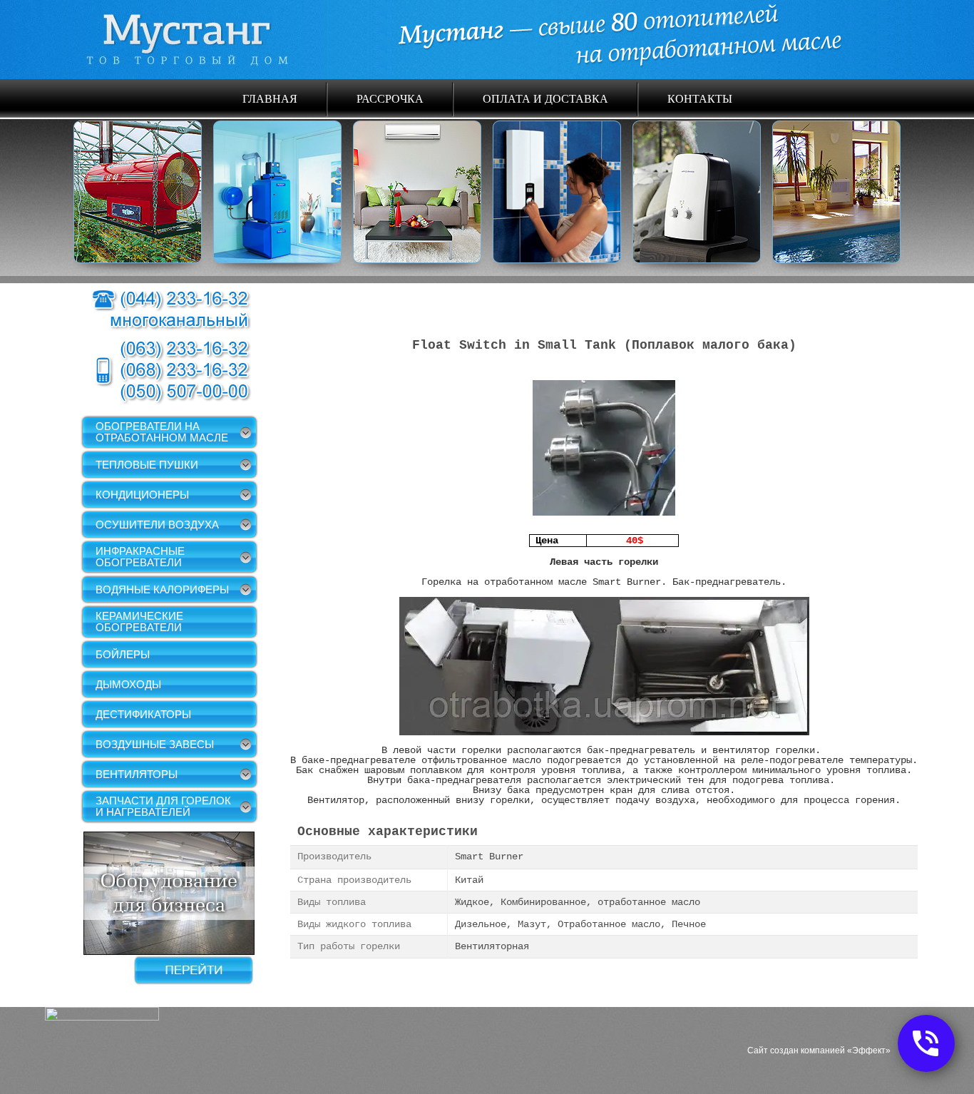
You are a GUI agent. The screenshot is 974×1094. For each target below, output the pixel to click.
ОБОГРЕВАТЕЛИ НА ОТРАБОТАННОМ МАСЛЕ (162, 432)
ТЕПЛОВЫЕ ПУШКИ (147, 465)
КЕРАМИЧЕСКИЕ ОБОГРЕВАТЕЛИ (139, 621)
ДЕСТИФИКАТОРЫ (143, 714)
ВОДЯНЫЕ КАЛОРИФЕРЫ (162, 589)
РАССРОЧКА (390, 98)
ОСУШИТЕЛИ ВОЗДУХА (157, 524)
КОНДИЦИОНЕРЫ (142, 495)
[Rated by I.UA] (102, 1017)
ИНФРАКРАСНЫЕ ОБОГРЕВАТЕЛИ (140, 556)
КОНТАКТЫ (699, 98)
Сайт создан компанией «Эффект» (819, 1050)
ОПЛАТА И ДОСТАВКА (545, 98)
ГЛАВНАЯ (269, 98)
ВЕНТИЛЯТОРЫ (137, 774)
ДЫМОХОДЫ (128, 684)
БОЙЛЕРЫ (123, 654)
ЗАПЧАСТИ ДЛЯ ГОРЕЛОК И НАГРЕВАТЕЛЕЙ (163, 806)
